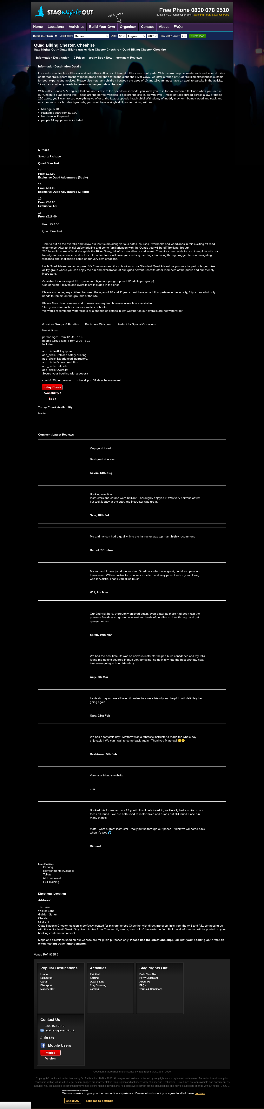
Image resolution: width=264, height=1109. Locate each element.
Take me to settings (99, 1100)
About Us (144, 981)
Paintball (95, 974)
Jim (92, 789)
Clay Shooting (98, 985)
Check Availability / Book (52, 387)
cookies (200, 1093)
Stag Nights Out (45, 49)
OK (72, 1100)
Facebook (43, 1045)
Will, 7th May (99, 592)
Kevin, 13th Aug (101, 473)
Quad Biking (97, 981)
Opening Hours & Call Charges (211, 14)
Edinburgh (46, 978)
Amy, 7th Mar (99, 677)
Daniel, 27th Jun (101, 550)
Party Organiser (148, 978)
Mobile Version (50, 1053)
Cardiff (44, 981)
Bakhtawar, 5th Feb (103, 754)
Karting (94, 978)
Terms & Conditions (151, 989)
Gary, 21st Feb (100, 715)
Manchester (47, 989)
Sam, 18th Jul (99, 515)
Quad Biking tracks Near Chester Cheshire (89, 49)
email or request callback (59, 1030)
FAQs (142, 985)
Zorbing (94, 989)
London (44, 974)
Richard (95, 846)
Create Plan (197, 36)
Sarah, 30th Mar (101, 634)
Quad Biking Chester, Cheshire (64, 12)
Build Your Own (148, 974)
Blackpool (46, 985)
